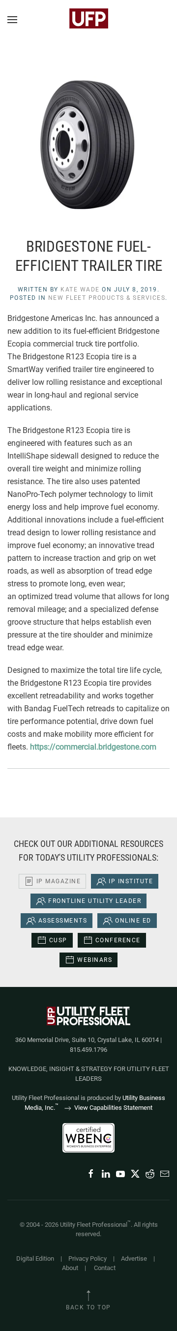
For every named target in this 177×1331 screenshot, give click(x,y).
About (70, 1268)
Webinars (94, 959)
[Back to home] (88, 19)
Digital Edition (35, 1258)
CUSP (58, 940)
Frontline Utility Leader (94, 900)
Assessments (63, 920)
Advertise (134, 1258)
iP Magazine (58, 881)
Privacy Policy (87, 1258)
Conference (118, 940)
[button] (12, 19)
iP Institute (131, 881)
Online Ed (133, 920)
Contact (105, 1268)
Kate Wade (80, 289)
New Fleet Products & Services (107, 297)
